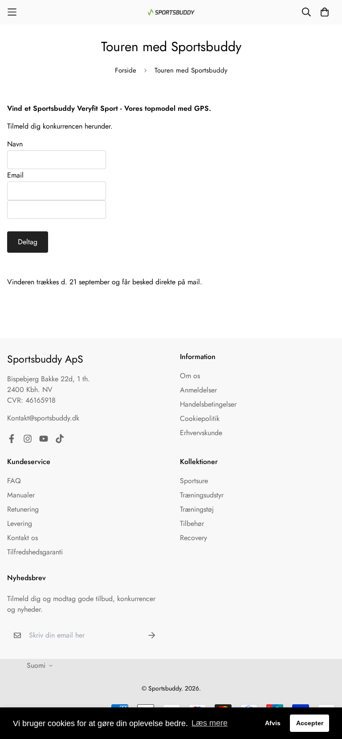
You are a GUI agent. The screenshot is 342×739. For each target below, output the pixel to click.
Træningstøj (197, 509)
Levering (19, 523)
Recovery (193, 538)
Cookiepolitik (200, 418)
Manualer (21, 495)
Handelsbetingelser (208, 404)
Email (15, 175)
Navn (15, 144)
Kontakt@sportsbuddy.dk (43, 418)
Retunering (23, 509)
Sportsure (194, 481)
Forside (125, 70)
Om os (190, 376)
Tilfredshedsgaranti (35, 552)
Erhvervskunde (201, 433)
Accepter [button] (309, 723)
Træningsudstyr (202, 495)
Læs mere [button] (209, 723)
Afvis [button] (273, 723)
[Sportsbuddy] (171, 12)
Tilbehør (192, 523)
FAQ (14, 481)
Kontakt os (22, 538)
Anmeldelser (198, 390)
